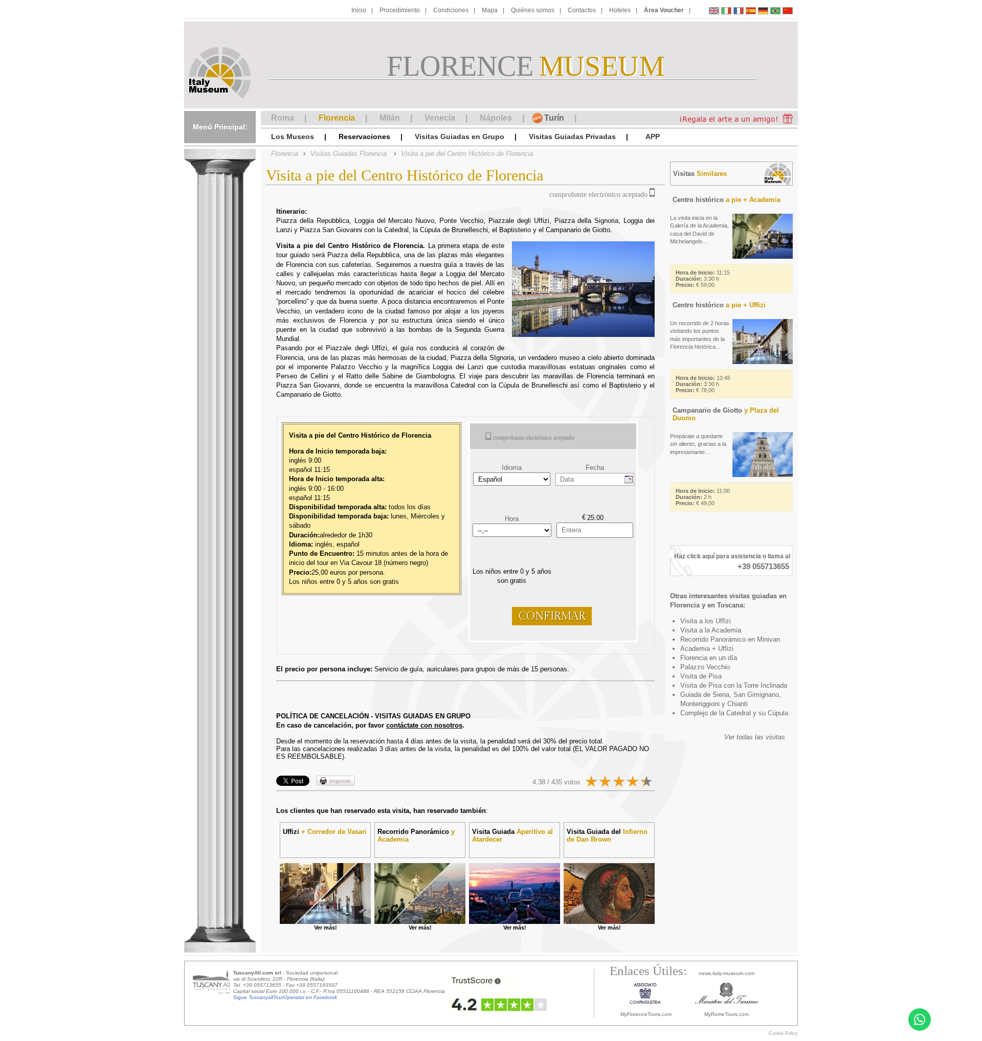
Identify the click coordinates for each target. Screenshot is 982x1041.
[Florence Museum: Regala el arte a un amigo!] (733, 118)
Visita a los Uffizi (705, 621)
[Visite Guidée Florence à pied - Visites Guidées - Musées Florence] (738, 12)
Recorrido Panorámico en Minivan (730, 639)
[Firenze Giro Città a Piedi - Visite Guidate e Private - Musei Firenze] (726, 12)
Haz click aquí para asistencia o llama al (732, 556)
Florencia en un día (708, 658)
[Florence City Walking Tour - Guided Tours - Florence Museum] (714, 12)
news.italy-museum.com (726, 973)
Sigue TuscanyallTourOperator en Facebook (285, 997)
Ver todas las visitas (754, 737)
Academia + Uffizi (706, 648)
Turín (554, 118)
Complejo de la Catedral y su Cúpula (734, 713)
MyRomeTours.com (726, 1014)
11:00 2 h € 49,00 (703, 497)
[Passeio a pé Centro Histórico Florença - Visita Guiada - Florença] (775, 12)
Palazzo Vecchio (705, 667)
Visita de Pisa (701, 676)
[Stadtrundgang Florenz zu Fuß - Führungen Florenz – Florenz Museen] (763, 12)
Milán (390, 118)
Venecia (440, 118)
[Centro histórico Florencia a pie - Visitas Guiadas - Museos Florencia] (751, 12)
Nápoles (496, 118)
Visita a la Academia (710, 630)
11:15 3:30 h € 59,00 (703, 278)
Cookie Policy (783, 1033)
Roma (282, 118)
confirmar (552, 616)
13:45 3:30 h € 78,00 (703, 384)
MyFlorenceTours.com (646, 1014)
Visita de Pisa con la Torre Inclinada (733, 685)
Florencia (337, 118)
